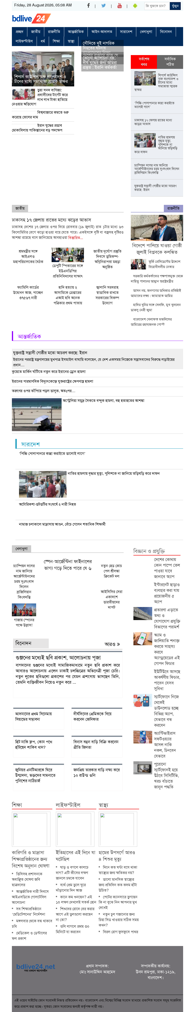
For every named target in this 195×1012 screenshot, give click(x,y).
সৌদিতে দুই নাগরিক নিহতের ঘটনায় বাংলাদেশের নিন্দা (98, 48)
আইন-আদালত (102, 31)
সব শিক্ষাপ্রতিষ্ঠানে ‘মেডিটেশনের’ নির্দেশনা (28, 911)
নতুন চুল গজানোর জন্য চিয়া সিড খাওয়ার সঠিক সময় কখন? (119, 920)
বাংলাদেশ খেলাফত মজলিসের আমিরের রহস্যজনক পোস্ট (151, 322)
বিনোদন (166, 31)
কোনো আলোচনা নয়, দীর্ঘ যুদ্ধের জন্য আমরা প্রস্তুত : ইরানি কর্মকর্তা (100, 62)
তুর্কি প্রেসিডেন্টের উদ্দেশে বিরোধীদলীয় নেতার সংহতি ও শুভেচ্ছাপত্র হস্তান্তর (155, 264)
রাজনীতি (54, 31)
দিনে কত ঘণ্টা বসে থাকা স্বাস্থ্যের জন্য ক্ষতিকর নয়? (118, 870)
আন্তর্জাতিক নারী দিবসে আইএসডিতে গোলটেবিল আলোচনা (30, 897)
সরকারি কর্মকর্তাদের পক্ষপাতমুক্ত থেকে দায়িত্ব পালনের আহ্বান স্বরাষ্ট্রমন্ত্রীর (157, 279)
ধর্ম (43, 41)
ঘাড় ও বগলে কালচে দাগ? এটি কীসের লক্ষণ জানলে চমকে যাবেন (72, 873)
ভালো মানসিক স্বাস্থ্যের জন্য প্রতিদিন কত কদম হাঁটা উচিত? (118, 885)
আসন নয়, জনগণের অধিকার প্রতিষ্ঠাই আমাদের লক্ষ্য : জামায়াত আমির (156, 293)
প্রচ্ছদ (19, 31)
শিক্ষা (56, 41)
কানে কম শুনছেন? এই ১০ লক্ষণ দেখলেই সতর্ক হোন (76, 899)
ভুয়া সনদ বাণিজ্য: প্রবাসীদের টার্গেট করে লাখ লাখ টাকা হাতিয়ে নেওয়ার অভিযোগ (40, 97)
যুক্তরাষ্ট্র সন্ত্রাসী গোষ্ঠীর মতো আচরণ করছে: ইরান (50, 353)
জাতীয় (35, 31)
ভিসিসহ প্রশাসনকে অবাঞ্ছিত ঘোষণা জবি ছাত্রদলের (27, 879)
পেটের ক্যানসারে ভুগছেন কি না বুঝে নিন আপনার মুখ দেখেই (118, 902)
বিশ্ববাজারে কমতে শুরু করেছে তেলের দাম (40, 115)
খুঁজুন (175, 6)
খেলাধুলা (146, 31)
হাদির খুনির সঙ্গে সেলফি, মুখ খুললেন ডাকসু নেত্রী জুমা (156, 307)
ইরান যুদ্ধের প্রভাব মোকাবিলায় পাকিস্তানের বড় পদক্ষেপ (37, 128)
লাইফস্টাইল (24, 41)
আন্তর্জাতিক (76, 31)
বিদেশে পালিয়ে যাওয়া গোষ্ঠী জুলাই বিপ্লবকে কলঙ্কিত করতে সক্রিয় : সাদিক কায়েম (157, 252)
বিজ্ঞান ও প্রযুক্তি (149, 551)
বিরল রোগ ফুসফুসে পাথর (120, 931)
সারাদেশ (126, 31)
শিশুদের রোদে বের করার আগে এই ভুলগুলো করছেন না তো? (75, 914)
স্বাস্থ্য (71, 41)
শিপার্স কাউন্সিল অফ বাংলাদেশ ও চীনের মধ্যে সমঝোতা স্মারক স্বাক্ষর (41, 79)
